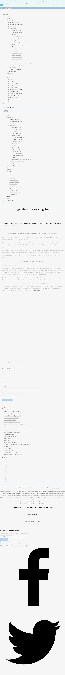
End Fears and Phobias (17, 32)
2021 (5, 463)
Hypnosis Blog (32, 499)
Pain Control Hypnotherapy (18, 45)
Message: (4, 386)
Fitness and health (8, 414)
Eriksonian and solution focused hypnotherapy (26, 497)
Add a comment (5, 407)
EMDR (39, 497)
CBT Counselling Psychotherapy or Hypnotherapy (20, 63)
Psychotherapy (62, 497)
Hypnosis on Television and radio (14, 362)
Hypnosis (3, 495)
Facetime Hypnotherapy (51, 497)
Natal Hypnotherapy (16, 55)
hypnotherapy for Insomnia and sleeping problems (15, 424)
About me (9, 18)
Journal (8, 99)
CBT (20, 503)
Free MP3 (9, 75)
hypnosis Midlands (12, 493)
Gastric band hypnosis (17, 57)
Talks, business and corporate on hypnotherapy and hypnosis (17, 444)
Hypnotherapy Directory (38, 501)
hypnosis (32, 491)
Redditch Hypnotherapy (15, 95)
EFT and (35, 497)
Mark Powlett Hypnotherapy (5, 491)
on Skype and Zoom (41, 523)
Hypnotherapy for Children (10, 420)
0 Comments (4, 228)
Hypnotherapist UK (18, 491)
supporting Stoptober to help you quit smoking (32, 521)
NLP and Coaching (14, 83)
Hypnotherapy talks (14, 91)
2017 (5, 471)
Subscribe (4, 539)
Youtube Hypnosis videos (9, 450)
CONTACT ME (10, 73)
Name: (3, 374)
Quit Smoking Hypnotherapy (10, 436)
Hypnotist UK (24, 491)
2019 (5, 467)
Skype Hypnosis (7, 438)
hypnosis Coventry (35, 493)
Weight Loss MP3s (19, 36)
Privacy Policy (23, 392)
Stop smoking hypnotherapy (10, 442)
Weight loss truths (13, 97)
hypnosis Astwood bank (52, 493)
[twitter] (34, 673)
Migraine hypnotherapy (17, 42)
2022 (5, 461)
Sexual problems (48, 495)
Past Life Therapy (16, 51)
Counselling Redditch (43, 497)
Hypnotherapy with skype (47, 501)
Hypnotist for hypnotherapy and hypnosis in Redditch (29, 523)
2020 (5, 465)
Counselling (57, 497)
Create (35, 546)
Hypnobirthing (9, 497)
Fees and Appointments (15, 22)
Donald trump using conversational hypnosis (32, 243)
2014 (5, 477)
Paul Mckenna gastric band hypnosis (12, 432)
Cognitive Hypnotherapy (15, 497)
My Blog (9, 77)
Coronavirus (35, 503)
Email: (3, 380)
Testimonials (12, 81)
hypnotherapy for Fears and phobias (12, 422)
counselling (17, 503)
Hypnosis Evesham (60, 493)
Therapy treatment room (15, 67)
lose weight (11, 495)
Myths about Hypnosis (17, 53)
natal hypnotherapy (60, 495)
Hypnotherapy (13, 28)
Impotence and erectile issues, (32, 495)
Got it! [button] (1, 5)
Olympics (6, 430)
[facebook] (34, 610)
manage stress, (24, 495)
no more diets (54, 495)
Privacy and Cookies (34, 517)
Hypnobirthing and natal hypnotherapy (12, 416)
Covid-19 (38, 503)
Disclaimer (29, 517)
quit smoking (7, 495)
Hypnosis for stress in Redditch (43, 493)
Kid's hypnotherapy (17, 501)
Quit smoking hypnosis (9, 434)
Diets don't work (13, 87)
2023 (5, 459)
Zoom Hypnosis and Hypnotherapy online (13, 454)
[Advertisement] (32, 338)
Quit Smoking (13, 26)
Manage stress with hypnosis (10, 426)
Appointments (10, 20)
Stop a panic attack (16, 38)
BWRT (13, 61)
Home (8, 16)
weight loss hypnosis (8, 448)
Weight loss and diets (8, 446)
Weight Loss (14, 34)
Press (11, 79)
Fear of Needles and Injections (16, 24)
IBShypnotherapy (16, 47)
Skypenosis (24, 503)
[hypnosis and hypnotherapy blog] (54, 488)
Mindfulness (15, 49)
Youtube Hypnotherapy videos (10, 452)
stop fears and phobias (17, 495)
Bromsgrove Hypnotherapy (16, 93)
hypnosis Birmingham (28, 493)
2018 (5, 469)
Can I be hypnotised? (14, 85)
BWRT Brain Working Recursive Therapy (13, 412)
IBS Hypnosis (32, 501)
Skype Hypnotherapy (11, 71)
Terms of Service (31, 392)
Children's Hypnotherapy (15, 69)
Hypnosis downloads (30, 503)
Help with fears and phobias (16, 89)
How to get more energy (17, 59)
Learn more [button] (44, 3)
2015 (5, 475)
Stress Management (16, 30)
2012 (5, 481)
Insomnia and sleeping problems (17, 65)
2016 (5, 473)
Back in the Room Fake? (34, 290)
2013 (5, 479)
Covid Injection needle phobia (44, 503)
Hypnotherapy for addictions (18, 40)
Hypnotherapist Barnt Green (20, 493)
